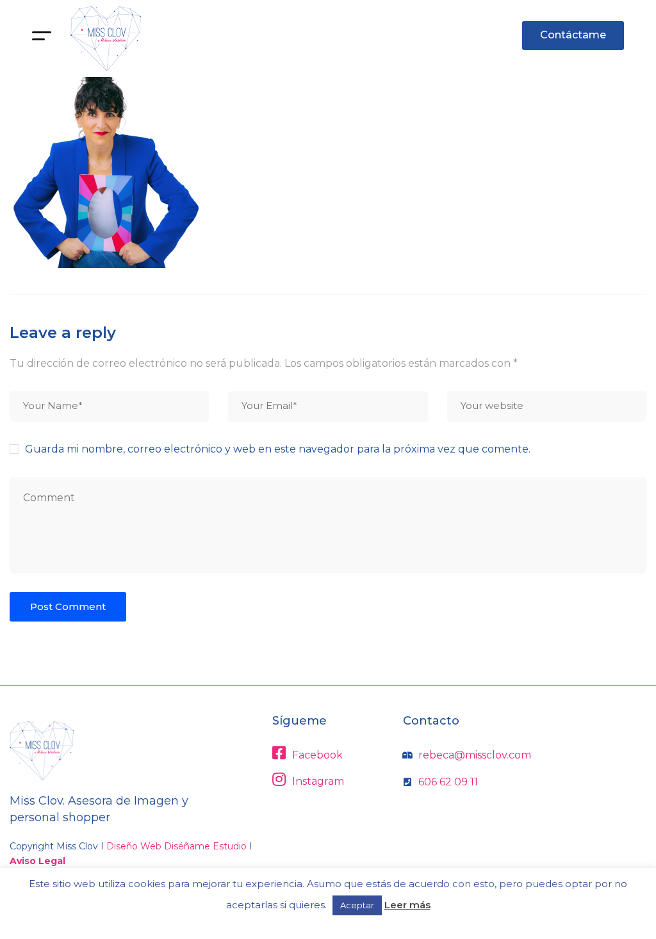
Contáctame (573, 35)
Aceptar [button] (357, 905)
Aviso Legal (37, 861)
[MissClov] (105, 38)
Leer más (407, 905)
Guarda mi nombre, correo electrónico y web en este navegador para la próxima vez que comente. (277, 449)
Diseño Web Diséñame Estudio (176, 846)
